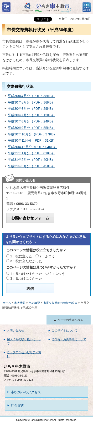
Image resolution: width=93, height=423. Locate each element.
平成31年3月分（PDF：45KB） (31, 166)
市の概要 (34, 303)
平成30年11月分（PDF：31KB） (32, 140)
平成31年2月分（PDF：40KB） (31, 160)
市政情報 (20, 303)
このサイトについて (65, 330)
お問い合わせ (15, 330)
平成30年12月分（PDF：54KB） (32, 147)
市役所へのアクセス (26, 392)
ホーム (6, 303)
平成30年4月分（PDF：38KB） (31, 96)
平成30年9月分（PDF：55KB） (31, 128)
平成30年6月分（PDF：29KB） (31, 108)
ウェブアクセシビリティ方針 (24, 354)
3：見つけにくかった (26, 278)
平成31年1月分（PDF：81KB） (31, 153)
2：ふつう (47, 256)
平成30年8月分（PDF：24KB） (31, 121)
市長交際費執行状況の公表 (60, 303)
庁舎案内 (17, 405)
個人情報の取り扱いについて (24, 341)
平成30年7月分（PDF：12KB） (31, 115)
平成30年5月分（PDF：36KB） (31, 102)
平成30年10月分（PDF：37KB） (32, 134)
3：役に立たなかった (26, 261)
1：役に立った (21, 256)
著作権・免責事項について (69, 339)
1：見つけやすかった (26, 274)
